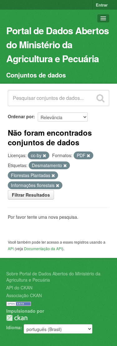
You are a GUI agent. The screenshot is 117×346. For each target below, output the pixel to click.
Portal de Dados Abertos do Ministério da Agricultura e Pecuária (57, 44)
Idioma (13, 327)
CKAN (16, 318)
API (11, 248)
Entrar (102, 5)
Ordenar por (20, 116)
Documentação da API (43, 248)
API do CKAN (19, 287)
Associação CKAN (24, 295)
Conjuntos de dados (36, 74)
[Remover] (44, 155)
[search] (100, 98)
